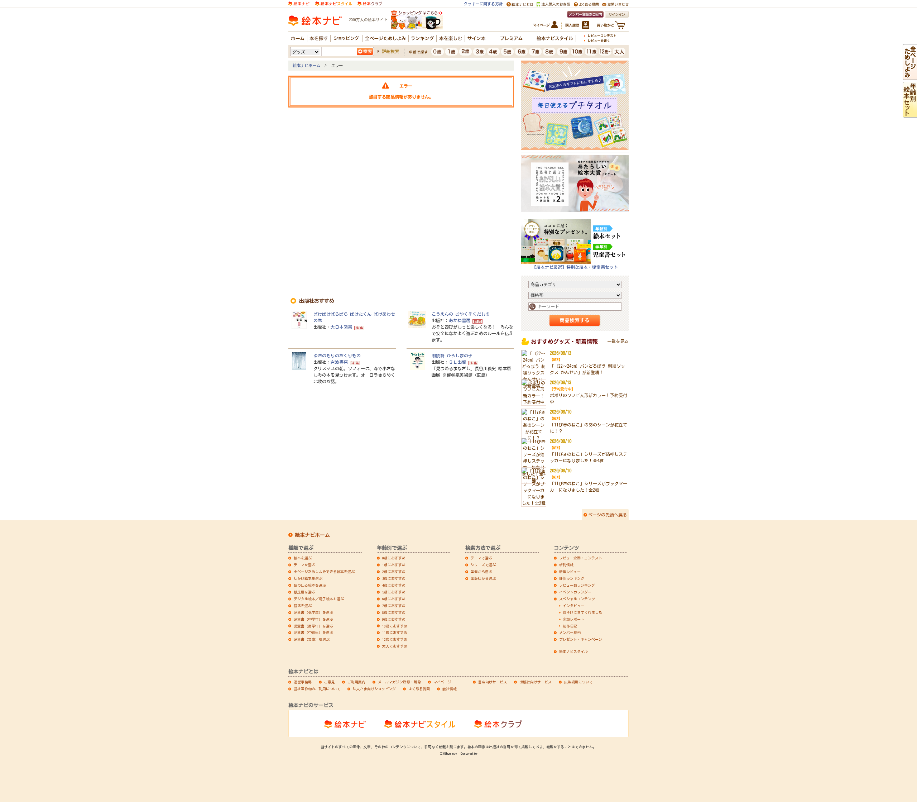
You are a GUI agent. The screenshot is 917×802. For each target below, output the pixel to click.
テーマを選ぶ (304, 565)
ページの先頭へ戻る (607, 514)
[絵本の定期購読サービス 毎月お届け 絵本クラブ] (369, 3)
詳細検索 (390, 51)
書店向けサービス (492, 682)
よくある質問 (419, 689)
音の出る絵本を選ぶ (310, 585)
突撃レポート (573, 619)
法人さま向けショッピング (374, 689)
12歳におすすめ (394, 639)
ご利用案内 (356, 682)
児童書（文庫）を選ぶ (312, 639)
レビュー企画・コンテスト (580, 558)
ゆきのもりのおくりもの (337, 355)
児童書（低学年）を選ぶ (313, 612)
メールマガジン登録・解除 (399, 682)
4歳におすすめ (393, 585)
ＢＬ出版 (457, 362)
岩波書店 (339, 362)
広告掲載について (578, 682)
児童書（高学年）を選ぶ (313, 626)
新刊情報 (566, 565)
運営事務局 (303, 682)
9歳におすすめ (393, 619)
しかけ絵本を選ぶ (308, 578)
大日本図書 (341, 327)
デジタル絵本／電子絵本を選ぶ (319, 599)
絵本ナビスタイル (573, 651)
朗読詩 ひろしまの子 (452, 355)
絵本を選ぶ (303, 558)
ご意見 (329, 682)
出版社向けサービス (535, 682)
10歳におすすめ (394, 626)
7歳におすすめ (393, 605)
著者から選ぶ (481, 571)
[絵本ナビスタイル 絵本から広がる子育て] (333, 3)
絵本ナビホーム (306, 65)
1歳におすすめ (393, 565)
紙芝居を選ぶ (304, 592)
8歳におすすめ (393, 612)
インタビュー (573, 605)
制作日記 (570, 626)
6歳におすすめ (393, 599)
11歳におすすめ (394, 632)
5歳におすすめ (393, 592)
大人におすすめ (394, 646)
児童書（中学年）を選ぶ (313, 619)
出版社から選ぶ (483, 578)
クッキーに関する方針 (483, 4)
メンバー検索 (570, 632)
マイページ (442, 682)
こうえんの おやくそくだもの (461, 314)
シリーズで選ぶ (483, 565)
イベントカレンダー (575, 592)
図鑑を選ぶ (303, 605)
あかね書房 (459, 320)
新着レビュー (570, 571)
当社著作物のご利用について (317, 689)
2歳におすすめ (393, 571)
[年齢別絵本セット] (910, 114)
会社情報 (449, 689)
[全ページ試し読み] (910, 77)
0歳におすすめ (393, 558)
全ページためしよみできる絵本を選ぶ (324, 571)
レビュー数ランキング (577, 585)
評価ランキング (571, 578)
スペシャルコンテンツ (577, 599)
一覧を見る (618, 341)
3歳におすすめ (393, 578)
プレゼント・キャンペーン (580, 639)
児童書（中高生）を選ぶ (313, 632)
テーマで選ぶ (481, 558)
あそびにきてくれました (582, 612)
